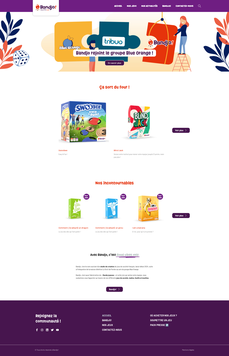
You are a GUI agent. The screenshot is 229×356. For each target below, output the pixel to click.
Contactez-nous (184, 6)
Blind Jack (118, 150)
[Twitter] (52, 330)
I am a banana (138, 228)
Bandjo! (166, 6)
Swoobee (63, 150)
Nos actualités (149, 6)
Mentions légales (188, 350)
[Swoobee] (84, 122)
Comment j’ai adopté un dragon (73, 228)
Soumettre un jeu (161, 320)
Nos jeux (132, 6)
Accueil (118, 6)
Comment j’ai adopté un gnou (109, 228)
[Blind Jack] (139, 122)
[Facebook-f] (37, 330)
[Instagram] (42, 330)
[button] (2, 41)
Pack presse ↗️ (159, 325)
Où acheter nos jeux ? (163, 315)
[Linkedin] (47, 330)
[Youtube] (57, 330)
